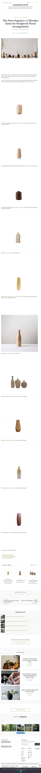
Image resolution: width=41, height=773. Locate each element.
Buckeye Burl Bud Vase (18, 123)
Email (30, 757)
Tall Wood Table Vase (8, 440)
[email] (11, 2)
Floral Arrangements (22, 594)
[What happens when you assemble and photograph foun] (12, 727)
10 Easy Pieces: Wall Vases (7, 557)
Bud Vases (16, 17)
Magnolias (27, 594)
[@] (4, 722)
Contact (22, 752)
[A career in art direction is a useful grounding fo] (35, 727)
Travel (21, 8)
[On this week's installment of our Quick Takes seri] (28, 727)
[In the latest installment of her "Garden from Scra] (20, 727)
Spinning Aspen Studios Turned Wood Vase (12, 296)
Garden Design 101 (16, 8)
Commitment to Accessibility (23, 758)
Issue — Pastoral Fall (23, 17)
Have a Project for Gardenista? (23, 760)
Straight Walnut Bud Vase (19, 207)
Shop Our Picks (29, 8)
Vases (32, 594)
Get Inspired (10, 8)
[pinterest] (4, 2)
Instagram (30, 752)
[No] (39, 770)
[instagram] (6, 2)
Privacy (22, 756)
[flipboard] (2, 2)
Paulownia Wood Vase (8, 353)
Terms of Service (22, 754)
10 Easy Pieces (10, 594)
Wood (6, 594)
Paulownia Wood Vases (15, 396)
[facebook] (7, 2)
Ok (20, 771)
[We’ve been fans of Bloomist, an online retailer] (5, 727)
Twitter (30, 755)
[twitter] (9, 2)
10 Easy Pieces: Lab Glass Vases (9, 556)
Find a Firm (24, 8)
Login (37, 2)
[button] (28, 2)
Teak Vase (10, 532)
